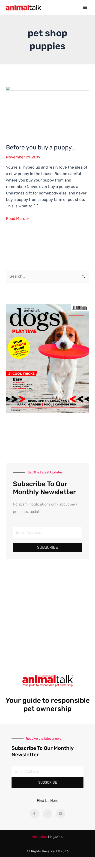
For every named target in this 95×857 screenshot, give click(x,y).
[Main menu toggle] (85, 7)
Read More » (17, 218)
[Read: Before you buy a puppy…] (47, 111)
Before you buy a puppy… (40, 147)
